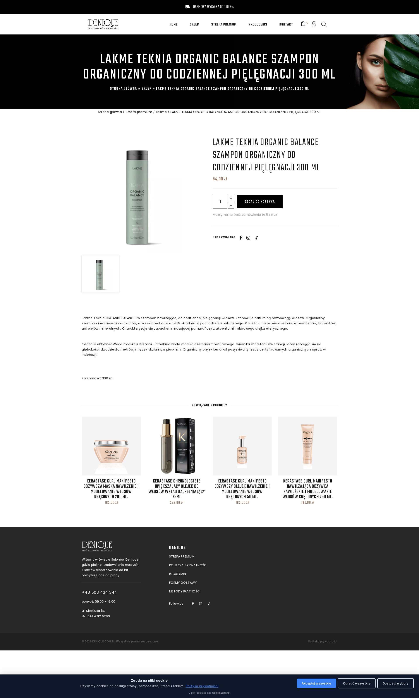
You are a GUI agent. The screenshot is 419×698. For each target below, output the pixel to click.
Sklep (194, 24)
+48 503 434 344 (99, 592)
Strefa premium (224, 24)
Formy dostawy (183, 582)
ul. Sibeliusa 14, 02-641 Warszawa (96, 613)
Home (174, 24)
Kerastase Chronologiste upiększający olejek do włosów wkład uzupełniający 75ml (177, 489)
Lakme (161, 112)
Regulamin (177, 574)
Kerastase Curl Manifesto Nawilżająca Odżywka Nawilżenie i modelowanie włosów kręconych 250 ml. (308, 489)
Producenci (258, 24)
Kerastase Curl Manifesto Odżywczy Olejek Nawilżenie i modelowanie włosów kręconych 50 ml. (242, 489)
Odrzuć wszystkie (356, 683)
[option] (140, 194)
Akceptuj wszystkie (316, 683)
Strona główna (123, 89)
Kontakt (286, 24)
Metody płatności (185, 591)
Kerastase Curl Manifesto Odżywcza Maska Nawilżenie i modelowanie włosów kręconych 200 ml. (111, 489)
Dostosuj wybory (396, 683)
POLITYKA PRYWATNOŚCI (188, 565)
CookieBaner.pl (221, 692)
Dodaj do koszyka (259, 202)
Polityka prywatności (322, 641)
